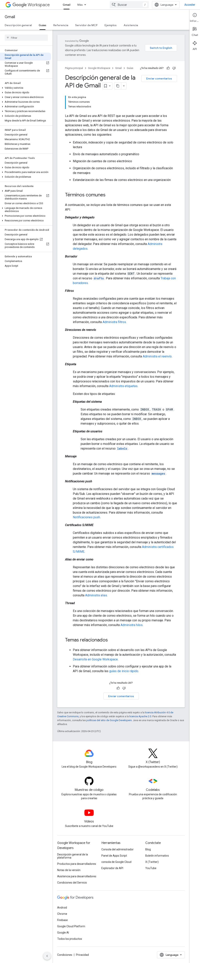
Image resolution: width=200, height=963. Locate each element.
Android (62, 907)
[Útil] (168, 68)
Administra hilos (132, 625)
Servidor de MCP (86, 25)
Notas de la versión (68, 870)
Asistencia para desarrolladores (76, 876)
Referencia (60, 25)
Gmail (66, 4)
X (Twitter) (152, 861)
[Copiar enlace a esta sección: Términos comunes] (109, 195)
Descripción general (18, 25)
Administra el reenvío (157, 356)
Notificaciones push (86, 517)
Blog (148, 849)
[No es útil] (174, 68)
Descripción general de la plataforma (72, 856)
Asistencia (131, 25)
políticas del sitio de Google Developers (109, 720)
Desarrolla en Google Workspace (95, 659)
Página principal (74, 68)
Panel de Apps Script (114, 855)
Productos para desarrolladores (76, 863)
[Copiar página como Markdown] (117, 86)
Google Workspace (99, 68)
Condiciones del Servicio (72, 882)
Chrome (62, 913)
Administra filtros (114, 322)
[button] (25, 88)
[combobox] (129, 4)
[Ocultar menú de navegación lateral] (47, 956)
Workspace (39, 4)
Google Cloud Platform (71, 926)
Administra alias (96, 595)
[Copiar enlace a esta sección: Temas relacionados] (112, 640)
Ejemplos (110, 25)
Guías (42, 25)
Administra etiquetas (123, 386)
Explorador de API (112, 868)
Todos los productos (69, 938)
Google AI (63, 932)
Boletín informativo (157, 855)
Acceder (189, 4)
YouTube (150, 868)
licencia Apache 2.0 (140, 716)
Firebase (62, 920)
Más (80, 4)
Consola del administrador (117, 849)
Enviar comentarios (159, 78)
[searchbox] (26, 38)
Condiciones (64, 954)
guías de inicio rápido (123, 671)
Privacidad (82, 954)
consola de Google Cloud (116, 861)
